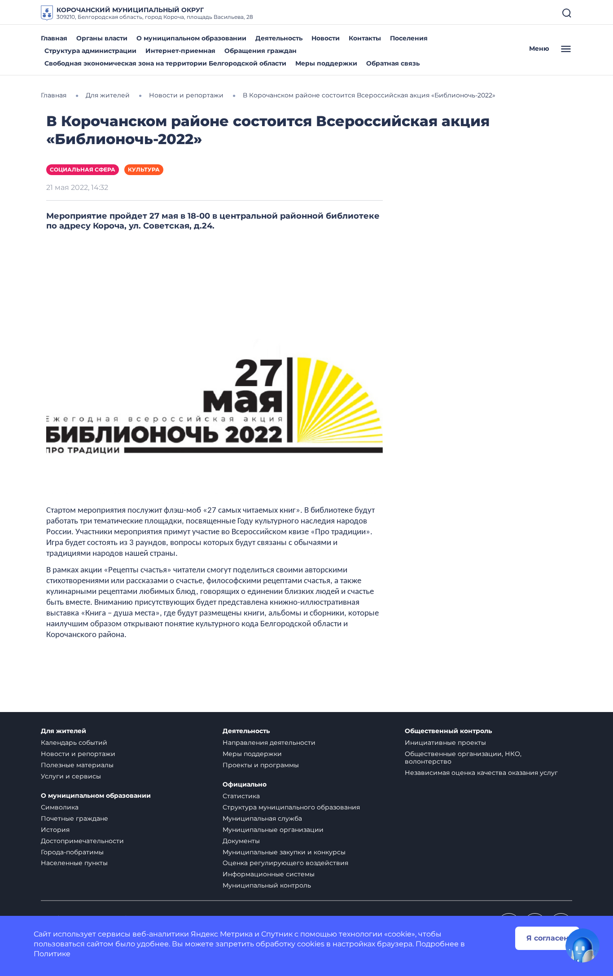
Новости (325, 38)
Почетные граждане (74, 818)
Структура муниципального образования (291, 807)
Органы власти (101, 38)
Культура (144, 169)
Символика (60, 807)
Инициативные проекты (445, 743)
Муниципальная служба (262, 818)
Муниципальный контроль (267, 885)
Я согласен (547, 938)
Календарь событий (74, 743)
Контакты (365, 38)
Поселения (409, 38)
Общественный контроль (448, 731)
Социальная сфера (82, 169)
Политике (52, 954)
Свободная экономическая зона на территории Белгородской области (165, 63)
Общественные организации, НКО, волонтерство (463, 757)
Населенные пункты (74, 863)
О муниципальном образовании (191, 38)
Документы (241, 841)
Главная (54, 38)
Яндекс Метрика (222, 934)
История (55, 830)
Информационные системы (269, 874)
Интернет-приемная (180, 51)
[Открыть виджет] (582, 945)
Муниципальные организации (273, 830)
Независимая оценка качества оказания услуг (481, 773)
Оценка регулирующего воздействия (285, 863)
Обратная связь (393, 63)
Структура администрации (90, 51)
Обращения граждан (260, 51)
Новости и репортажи (78, 754)
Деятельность (278, 38)
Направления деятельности (269, 743)
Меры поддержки (326, 63)
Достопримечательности (82, 841)
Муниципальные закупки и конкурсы (284, 852)
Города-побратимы (72, 852)
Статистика (241, 796)
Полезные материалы (77, 765)
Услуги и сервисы (71, 776)
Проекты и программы (261, 765)
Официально (245, 784)
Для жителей (63, 731)
